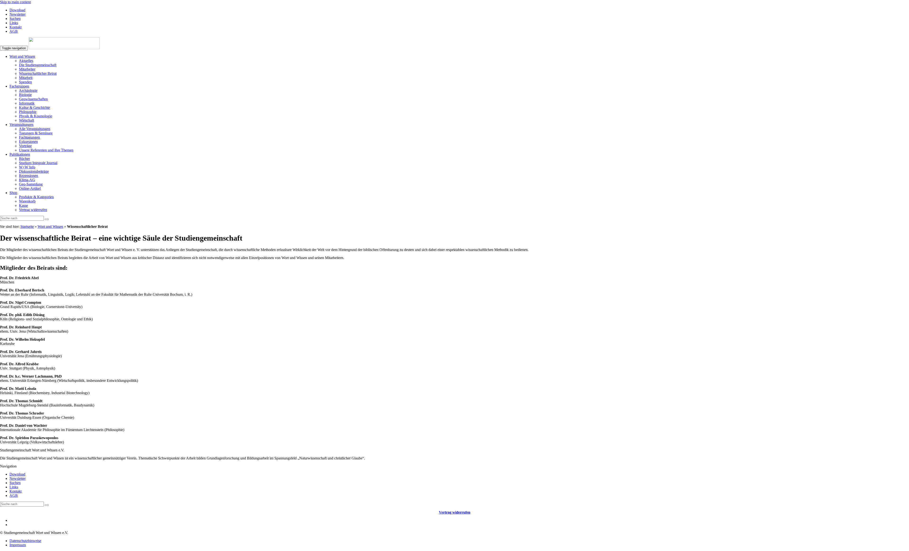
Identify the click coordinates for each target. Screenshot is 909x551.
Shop (13, 193)
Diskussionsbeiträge (34, 171)
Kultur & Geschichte (34, 108)
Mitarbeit (25, 78)
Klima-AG (27, 180)
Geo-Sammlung (31, 184)
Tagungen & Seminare (36, 133)
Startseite (27, 227)
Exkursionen (28, 142)
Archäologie (28, 90)
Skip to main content (15, 2)
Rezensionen (28, 176)
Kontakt (15, 27)
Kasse (23, 205)
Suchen (15, 19)
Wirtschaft (26, 120)
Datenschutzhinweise (25, 541)
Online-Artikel (30, 188)
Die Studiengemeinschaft (37, 65)
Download (17, 10)
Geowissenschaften (33, 99)
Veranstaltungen (21, 125)
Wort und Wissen (22, 56)
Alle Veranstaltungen (34, 129)
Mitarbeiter (27, 69)
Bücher (24, 159)
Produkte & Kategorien (36, 197)
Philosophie (27, 112)
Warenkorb (27, 201)
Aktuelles (26, 61)
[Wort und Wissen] (64, 48)
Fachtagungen (29, 137)
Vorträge (25, 146)
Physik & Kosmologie (35, 116)
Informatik (27, 103)
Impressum (17, 545)
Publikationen (19, 154)
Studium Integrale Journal (38, 163)
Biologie (25, 95)
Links (13, 23)
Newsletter (17, 14)
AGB (13, 31)
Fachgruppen (19, 86)
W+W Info (27, 167)
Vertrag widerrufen (33, 210)
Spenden (25, 82)
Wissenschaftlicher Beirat (38, 73)
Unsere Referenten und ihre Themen (46, 150)
